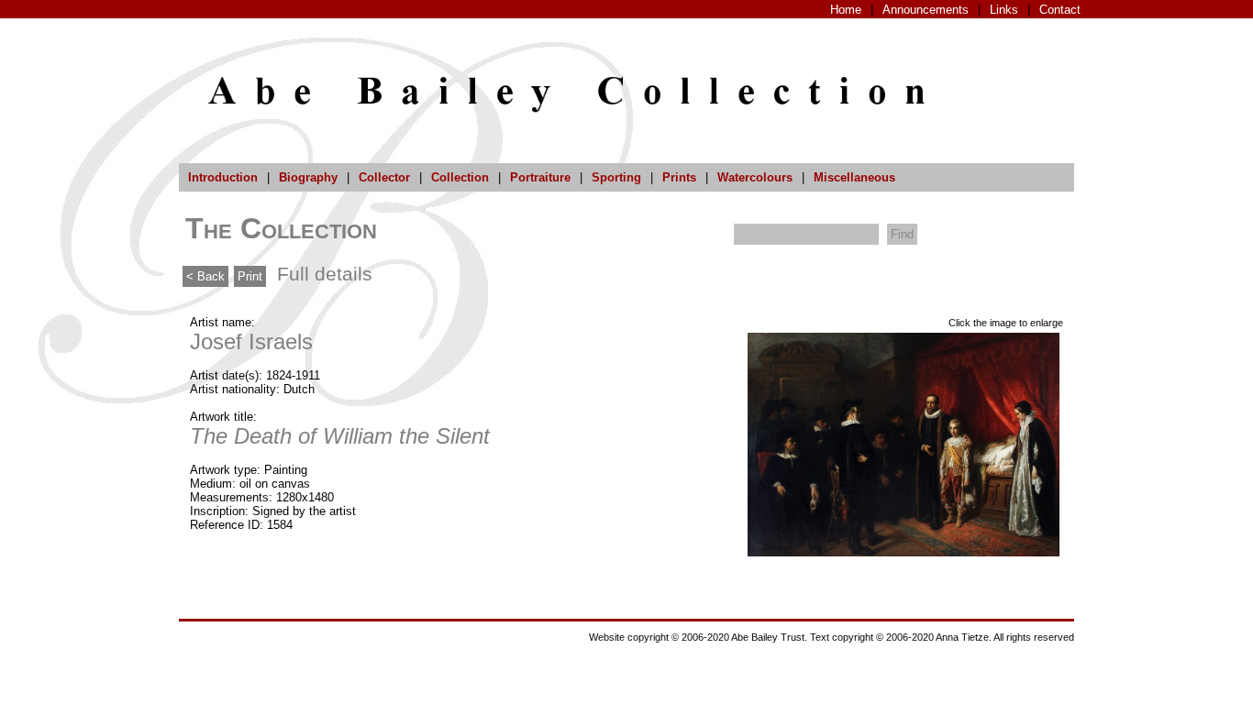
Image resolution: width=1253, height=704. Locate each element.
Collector (384, 177)
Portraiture (540, 177)
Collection (460, 177)
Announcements (925, 9)
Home (845, 9)
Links (1004, 9)
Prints (679, 177)
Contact (1060, 9)
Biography (308, 177)
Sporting (616, 177)
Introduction (223, 177)
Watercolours (755, 177)
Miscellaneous (854, 177)
